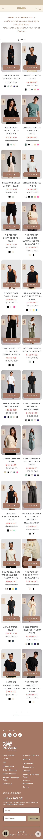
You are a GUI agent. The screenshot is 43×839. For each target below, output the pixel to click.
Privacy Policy (8, 766)
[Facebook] (4, 735)
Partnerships (28, 763)
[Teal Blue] (36, 310)
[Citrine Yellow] (33, 310)
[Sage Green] (8, 86)
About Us (26, 759)
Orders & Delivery (10, 770)
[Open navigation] (3, 8)
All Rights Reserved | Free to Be (22, 835)
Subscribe (33, 818)
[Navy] (14, 86)
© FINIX (21, 832)
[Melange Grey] (17, 86)
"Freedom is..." (28, 767)
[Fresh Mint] (14, 530)
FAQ (4, 762)
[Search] (36, 8)
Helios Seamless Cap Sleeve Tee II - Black (32, 296)
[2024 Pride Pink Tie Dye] (38, 89)
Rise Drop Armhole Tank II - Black (11, 516)
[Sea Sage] (13, 197)
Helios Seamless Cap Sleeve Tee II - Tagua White (11, 575)
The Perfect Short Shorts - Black (11, 238)
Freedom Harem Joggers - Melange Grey (31, 406)
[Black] (26, 89)
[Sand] (35, 89)
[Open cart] (40, 8)
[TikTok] (20, 735)
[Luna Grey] (13, 641)
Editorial (26, 771)
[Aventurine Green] (32, 89)
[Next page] (27, 712)
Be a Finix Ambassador (28, 782)
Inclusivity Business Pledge (31, 776)
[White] (29, 89)
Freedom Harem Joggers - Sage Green (31, 461)
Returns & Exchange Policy (11, 778)
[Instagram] (10, 735)
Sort (21, 40)
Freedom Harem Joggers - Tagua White (31, 630)
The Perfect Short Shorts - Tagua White (31, 575)
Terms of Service (9, 774)
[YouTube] (15, 735)
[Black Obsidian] (5, 86)
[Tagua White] (11, 86)
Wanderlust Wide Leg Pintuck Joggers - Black (11, 351)
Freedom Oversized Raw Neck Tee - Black (11, 685)
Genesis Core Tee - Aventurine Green (32, 131)
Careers (26, 787)
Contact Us (7, 784)
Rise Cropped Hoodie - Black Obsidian (11, 131)
